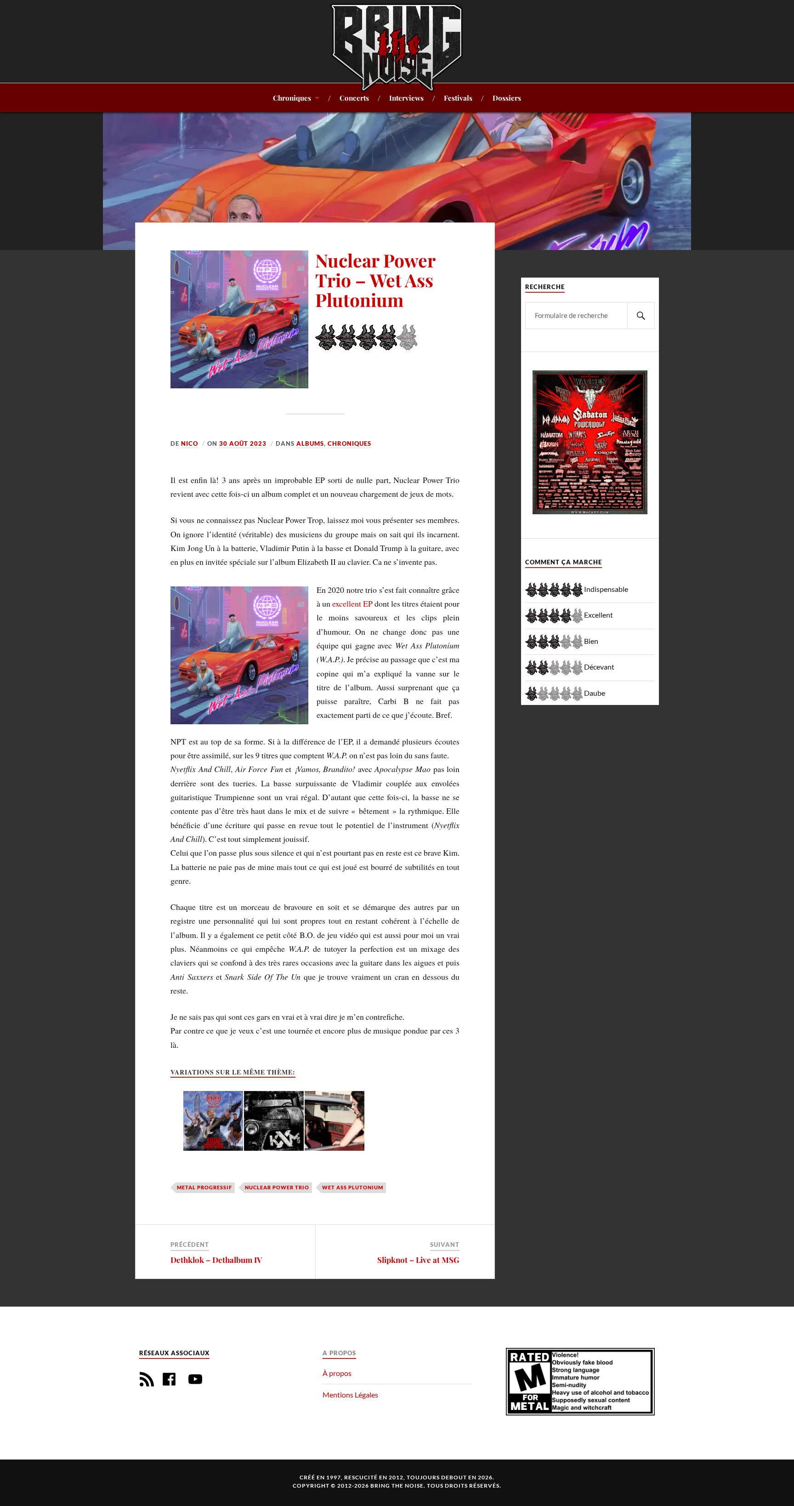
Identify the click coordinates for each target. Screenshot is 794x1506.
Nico (189, 443)
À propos (337, 1373)
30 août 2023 (243, 443)
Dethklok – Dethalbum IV (216, 1260)
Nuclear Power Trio (277, 1187)
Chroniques (292, 97)
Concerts (354, 97)
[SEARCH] (641, 315)
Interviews (406, 97)
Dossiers (507, 97)
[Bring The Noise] (397, 47)
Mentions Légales (350, 1394)
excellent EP (352, 603)
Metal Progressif (204, 1187)
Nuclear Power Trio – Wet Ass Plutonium (375, 280)
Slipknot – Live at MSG (418, 1260)
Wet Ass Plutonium (352, 1187)
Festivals (458, 97)
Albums (310, 443)
